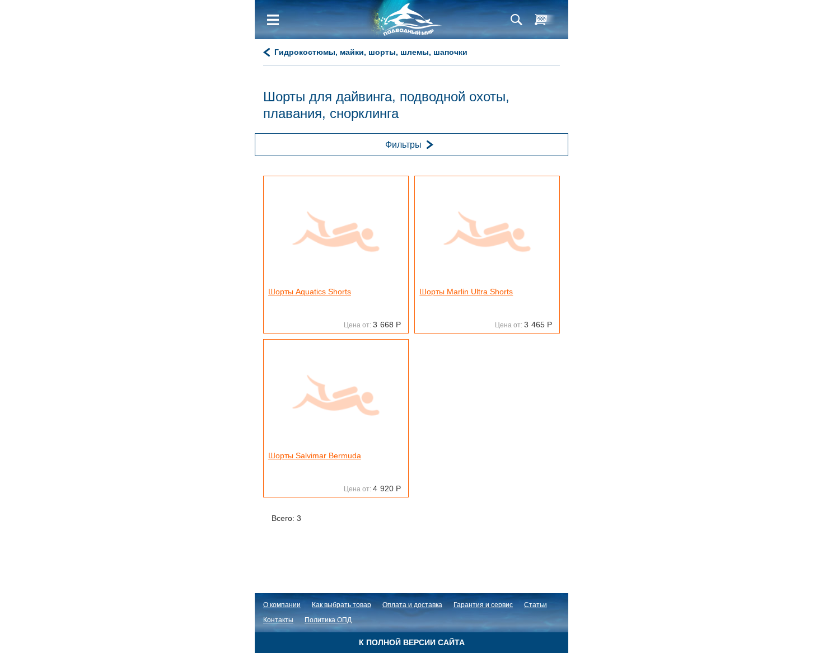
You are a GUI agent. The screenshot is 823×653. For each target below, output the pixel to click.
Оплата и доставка (412, 605)
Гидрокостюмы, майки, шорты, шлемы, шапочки (370, 52)
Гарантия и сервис (483, 605)
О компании (282, 605)
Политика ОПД (328, 620)
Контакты (278, 620)
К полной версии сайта (412, 642)
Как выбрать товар (341, 605)
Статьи (535, 605)
